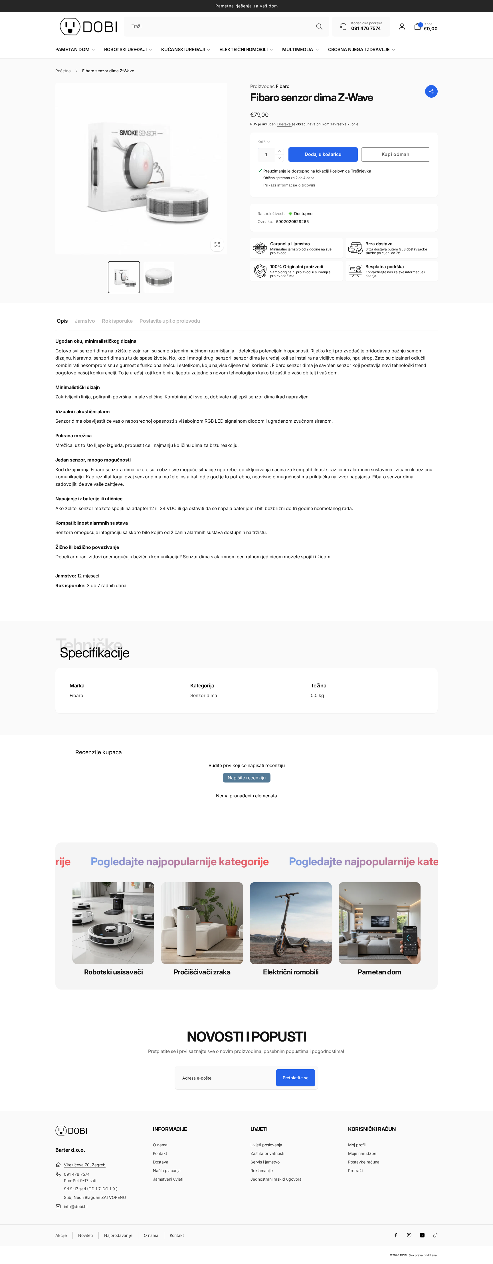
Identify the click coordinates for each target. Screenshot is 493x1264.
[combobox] (226, 27)
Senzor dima (203, 695)
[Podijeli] (431, 91)
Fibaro (270, 86)
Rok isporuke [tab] (117, 321)
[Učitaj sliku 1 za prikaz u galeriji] (124, 277)
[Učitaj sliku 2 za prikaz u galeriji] (159, 277)
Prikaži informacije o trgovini (289, 185)
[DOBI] (71, 1134)
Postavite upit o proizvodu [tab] (170, 321)
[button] (426, 26)
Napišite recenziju (247, 778)
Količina (264, 142)
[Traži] (319, 26)
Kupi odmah (396, 154)
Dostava (284, 124)
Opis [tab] (62, 321)
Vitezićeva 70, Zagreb (85, 1164)
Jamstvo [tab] (85, 321)
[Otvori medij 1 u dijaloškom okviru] (141, 169)
